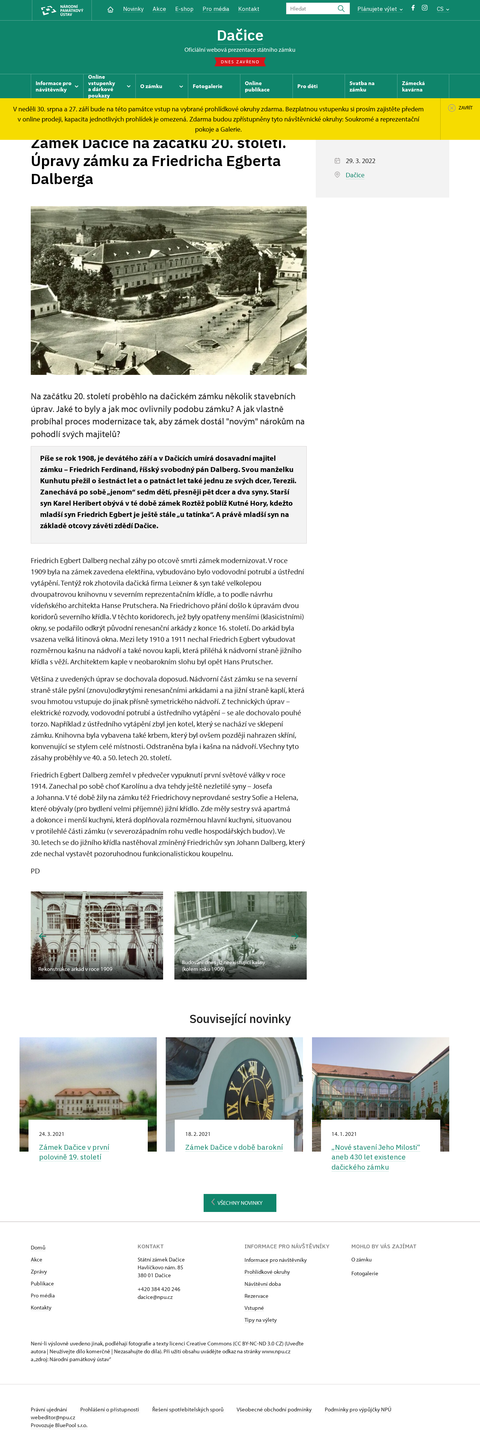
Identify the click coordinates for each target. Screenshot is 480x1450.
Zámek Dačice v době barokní (234, 1147)
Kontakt (249, 8)
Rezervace (256, 1295)
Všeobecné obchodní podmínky (275, 1409)
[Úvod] (110, 8)
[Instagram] (425, 9)
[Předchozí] (42, 936)
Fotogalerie (364, 1273)
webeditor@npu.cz (53, 1417)
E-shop (184, 8)
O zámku (361, 1259)
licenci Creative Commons (201, 1343)
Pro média (215, 8)
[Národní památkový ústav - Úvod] (62, 10)
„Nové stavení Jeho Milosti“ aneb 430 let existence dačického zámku (376, 1157)
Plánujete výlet (378, 8)
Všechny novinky (240, 1202)
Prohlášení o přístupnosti (110, 1409)
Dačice (240, 35)
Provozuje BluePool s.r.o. (59, 1425)
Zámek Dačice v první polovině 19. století (74, 1152)
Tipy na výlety (260, 1319)
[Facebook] (413, 9)
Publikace (42, 1283)
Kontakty (41, 1307)
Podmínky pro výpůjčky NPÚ (358, 1409)
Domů (38, 1247)
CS (441, 8)
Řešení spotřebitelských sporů (188, 1409)
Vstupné (254, 1307)
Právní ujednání (49, 1409)
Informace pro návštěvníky (275, 1259)
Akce (159, 8)
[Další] (295, 936)
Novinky (133, 8)
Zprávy (39, 1271)
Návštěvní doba (262, 1283)
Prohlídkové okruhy (267, 1271)
